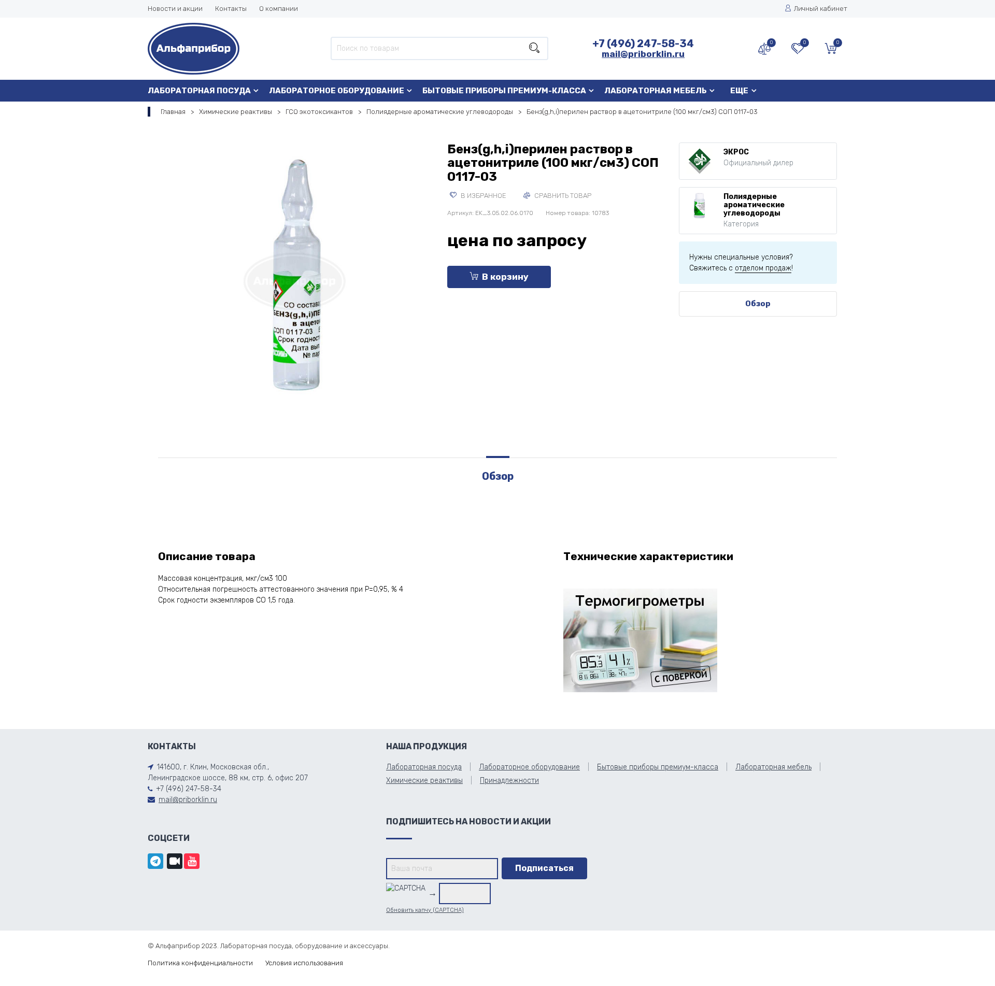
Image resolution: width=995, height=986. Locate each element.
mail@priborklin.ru (643, 54)
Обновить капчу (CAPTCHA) (425, 910)
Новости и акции (175, 8)
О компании (278, 8)
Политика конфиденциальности (200, 963)
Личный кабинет (820, 8)
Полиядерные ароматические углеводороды (439, 112)
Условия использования (304, 963)
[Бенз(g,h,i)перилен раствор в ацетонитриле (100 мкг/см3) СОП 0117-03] (295, 279)
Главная (173, 112)
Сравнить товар (562, 195)
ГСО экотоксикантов (319, 112)
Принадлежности (509, 780)
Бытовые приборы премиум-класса (504, 90)
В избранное (482, 195)
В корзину (505, 276)
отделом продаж (763, 268)
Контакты (231, 8)
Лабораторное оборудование (336, 90)
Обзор (758, 303)
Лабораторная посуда (199, 90)
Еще (739, 90)
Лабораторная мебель (655, 90)
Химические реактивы (235, 112)
